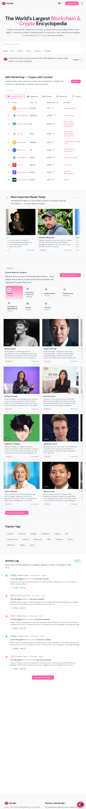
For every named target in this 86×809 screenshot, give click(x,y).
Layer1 (32, 545)
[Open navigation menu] (82, 3)
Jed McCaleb (68, 134)
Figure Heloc (21, 172)
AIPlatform (11, 545)
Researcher (38, 539)
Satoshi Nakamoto (70, 108)
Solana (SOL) (21, 158)
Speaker (34, 534)
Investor (26, 539)
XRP (18, 134)
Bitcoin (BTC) (22, 108)
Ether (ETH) (21, 115)
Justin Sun (68, 165)
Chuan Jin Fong (30, 660)
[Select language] (60, 3)
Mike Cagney (68, 173)
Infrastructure (12, 539)
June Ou (67, 171)
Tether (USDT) (22, 124)
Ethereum (38, 51)
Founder (10, 534)
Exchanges (47, 51)
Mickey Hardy (29, 619)
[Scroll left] (72, 197)
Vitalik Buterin (69, 115)
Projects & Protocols (23, 596)
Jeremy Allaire (69, 149)
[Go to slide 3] (79, 316)
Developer (45, 534)
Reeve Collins (69, 122)
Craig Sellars (68, 126)
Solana (22, 545)
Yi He (66, 143)
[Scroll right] (78, 197)
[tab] (15, 96)
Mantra (27, 599)
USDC (19, 150)
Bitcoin (29, 51)
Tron (18, 165)
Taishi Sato (30, 579)
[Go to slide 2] (78, 316)
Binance (20, 142)
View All (74, 81)
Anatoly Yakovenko (71, 158)
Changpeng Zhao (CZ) (72, 141)
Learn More (75, 60)
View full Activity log (41, 677)
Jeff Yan (66, 180)
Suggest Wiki (72, 3)
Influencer (59, 539)
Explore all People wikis (15, 513)
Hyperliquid (21, 180)
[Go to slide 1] (76, 316)
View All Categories (69, 275)
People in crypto (23, 575)
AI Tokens (20, 51)
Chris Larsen (68, 132)
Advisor (57, 534)
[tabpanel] (43, 141)
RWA (49, 539)
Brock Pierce (68, 124)
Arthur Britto (68, 136)
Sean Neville (68, 151)
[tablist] (43, 96)
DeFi (12, 51)
